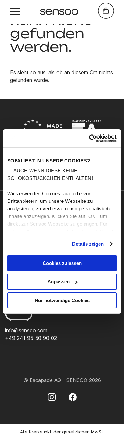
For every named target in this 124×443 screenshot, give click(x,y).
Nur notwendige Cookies (62, 300)
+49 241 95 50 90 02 (31, 338)
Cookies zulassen (62, 263)
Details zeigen (88, 244)
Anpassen (58, 281)
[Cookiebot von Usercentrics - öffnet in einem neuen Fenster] (89, 138)
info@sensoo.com (26, 330)
